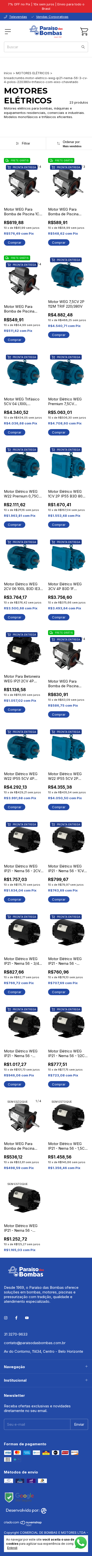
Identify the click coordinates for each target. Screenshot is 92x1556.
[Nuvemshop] (23, 1525)
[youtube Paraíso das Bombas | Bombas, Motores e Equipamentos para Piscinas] (27, 1317)
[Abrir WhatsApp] (80, 1542)
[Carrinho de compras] (84, 32)
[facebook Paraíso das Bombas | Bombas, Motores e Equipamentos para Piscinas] (16, 1317)
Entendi (12, 1548)
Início (8, 73)
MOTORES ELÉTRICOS (32, 73)
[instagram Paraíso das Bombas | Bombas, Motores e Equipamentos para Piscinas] (6, 1317)
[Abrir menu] (8, 32)
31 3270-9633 (15, 1334)
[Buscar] (83, 47)
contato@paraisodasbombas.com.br (35, 1342)
